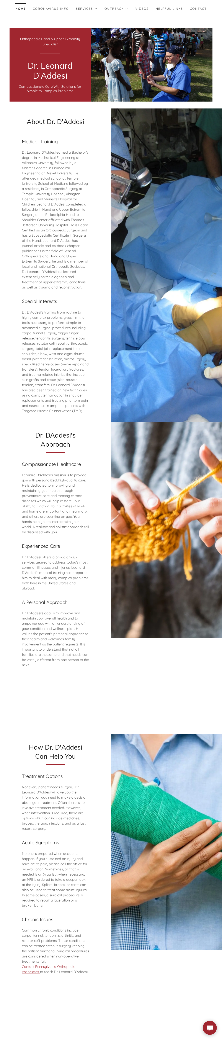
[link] (50, 77)
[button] (87, 9)
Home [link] (20, 9)
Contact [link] (198, 9)
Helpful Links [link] (169, 9)
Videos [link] (142, 9)
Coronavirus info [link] (51, 9)
